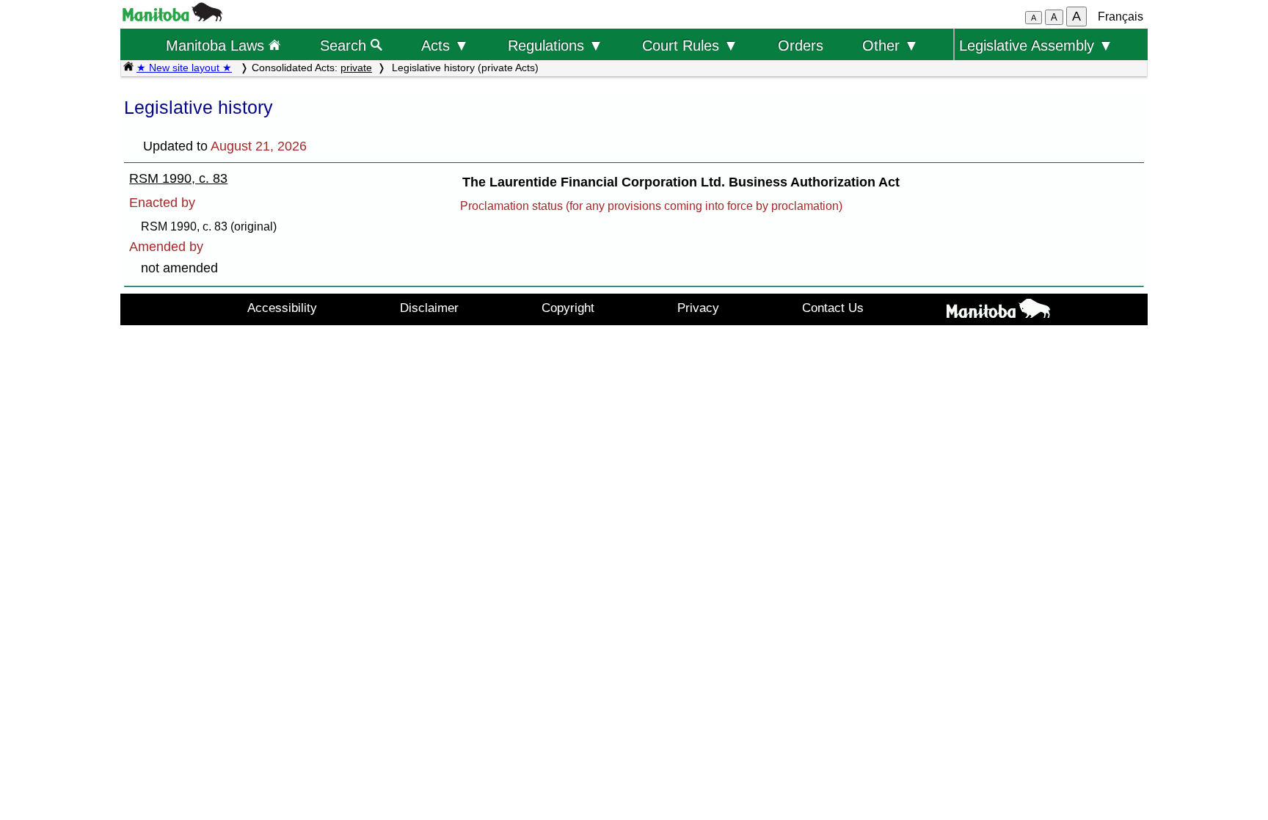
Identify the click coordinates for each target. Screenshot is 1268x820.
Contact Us (833, 307)
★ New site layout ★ (184, 67)
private (356, 67)
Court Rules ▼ (690, 45)
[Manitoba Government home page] (998, 311)
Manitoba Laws (217, 45)
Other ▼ (890, 45)
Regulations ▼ (555, 45)
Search (345, 45)
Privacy (698, 307)
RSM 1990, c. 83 (178, 178)
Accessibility (282, 307)
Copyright (568, 307)
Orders (800, 45)
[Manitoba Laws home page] (128, 67)
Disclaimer (429, 307)
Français (1120, 16)
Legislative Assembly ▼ (1036, 45)
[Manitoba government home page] (172, 17)
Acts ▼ (445, 45)
